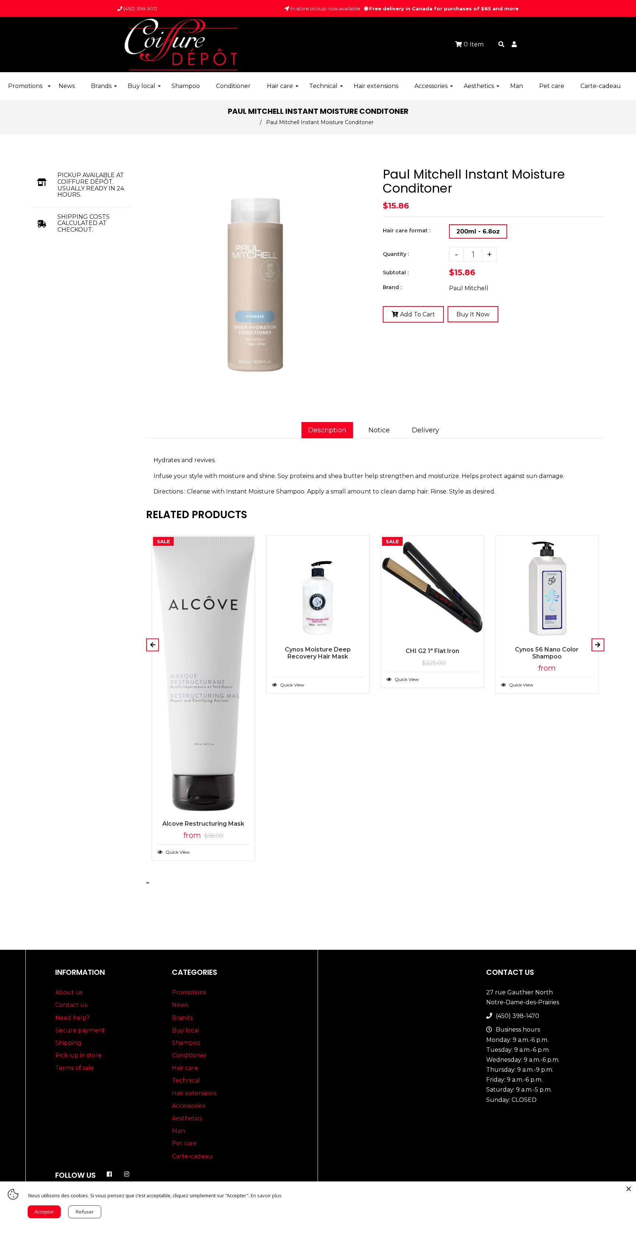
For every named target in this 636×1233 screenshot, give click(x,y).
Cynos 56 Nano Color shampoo (547, 653)
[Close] (628, 1188)
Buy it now (473, 314)
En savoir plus (266, 1195)
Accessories (188, 1105)
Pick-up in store (78, 1055)
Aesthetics (187, 1118)
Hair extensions (194, 1093)
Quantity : (396, 254)
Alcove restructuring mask (203, 823)
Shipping (68, 1042)
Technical (186, 1080)
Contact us (71, 1004)
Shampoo (186, 1042)
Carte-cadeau (192, 1156)
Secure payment (80, 1030)
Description (327, 430)
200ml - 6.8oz (478, 231)
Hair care (185, 1067)
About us (68, 992)
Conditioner (189, 1055)
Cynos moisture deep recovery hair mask (318, 653)
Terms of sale (74, 1067)
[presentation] (147, 883)
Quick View (177, 852)
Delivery (425, 430)
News (180, 1004)
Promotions (189, 992)
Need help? (72, 1017)
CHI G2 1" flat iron (432, 650)
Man (178, 1130)
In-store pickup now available (324, 8)
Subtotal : (396, 272)
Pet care (184, 1143)
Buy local (185, 1030)
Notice (379, 430)
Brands (182, 1017)
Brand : (392, 287)
